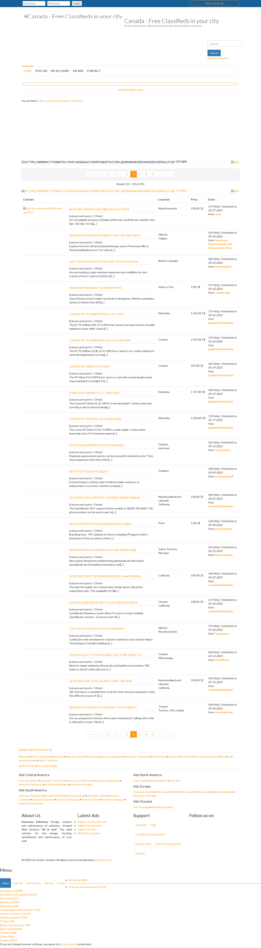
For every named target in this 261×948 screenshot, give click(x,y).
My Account (60, 70)
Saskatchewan (27, 760)
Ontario (186, 756)
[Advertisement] (130, 131)
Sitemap (140, 853)
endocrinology (223, 554)
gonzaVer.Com (103, 859)
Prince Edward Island (205, 756)
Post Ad (41, 70)
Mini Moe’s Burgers (89, 833)
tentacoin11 (222, 450)
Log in (76, 3)
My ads (78, 70)
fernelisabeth (222, 266)
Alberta (23, 756)
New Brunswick (75, 756)
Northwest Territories (136, 756)
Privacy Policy (143, 843)
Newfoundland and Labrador (104, 756)
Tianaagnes (221, 633)
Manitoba (57, 756)
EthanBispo (221, 659)
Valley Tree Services (90, 825)
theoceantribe (223, 712)
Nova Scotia (159, 756)
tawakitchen (222, 292)
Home (28, 70)
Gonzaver (141, 824)
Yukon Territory (48, 760)
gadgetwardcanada (220, 322)
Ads (42, 100)
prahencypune (223, 528)
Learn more (68, 944)
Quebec (226, 756)
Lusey (217, 214)
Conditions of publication (150, 834)
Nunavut (174, 756)
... (121, 174)
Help (153, 824)
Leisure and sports (60, 100)
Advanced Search (218, 58)
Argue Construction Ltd (92, 821)
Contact (94, 70)
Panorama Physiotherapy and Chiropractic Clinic (220, 244)
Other (79, 100)
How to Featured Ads (168, 843)
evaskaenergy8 (223, 476)
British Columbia (40, 756)
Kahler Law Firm (87, 829)
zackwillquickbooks (220, 506)
